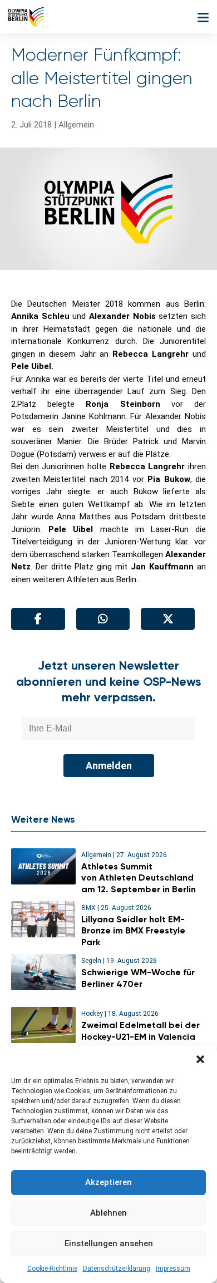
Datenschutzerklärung (116, 1268)
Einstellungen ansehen (109, 1243)
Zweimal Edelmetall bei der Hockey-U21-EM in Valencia (140, 1031)
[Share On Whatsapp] (103, 619)
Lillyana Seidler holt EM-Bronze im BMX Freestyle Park (133, 931)
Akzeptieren (108, 1182)
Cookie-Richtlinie (52, 1268)
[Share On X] (168, 619)
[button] (200, 1059)
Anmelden (109, 765)
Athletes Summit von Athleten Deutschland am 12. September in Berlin (139, 878)
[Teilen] (38, 619)
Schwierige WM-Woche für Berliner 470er (138, 978)
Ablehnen (108, 1213)
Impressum (173, 1268)
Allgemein (76, 125)
